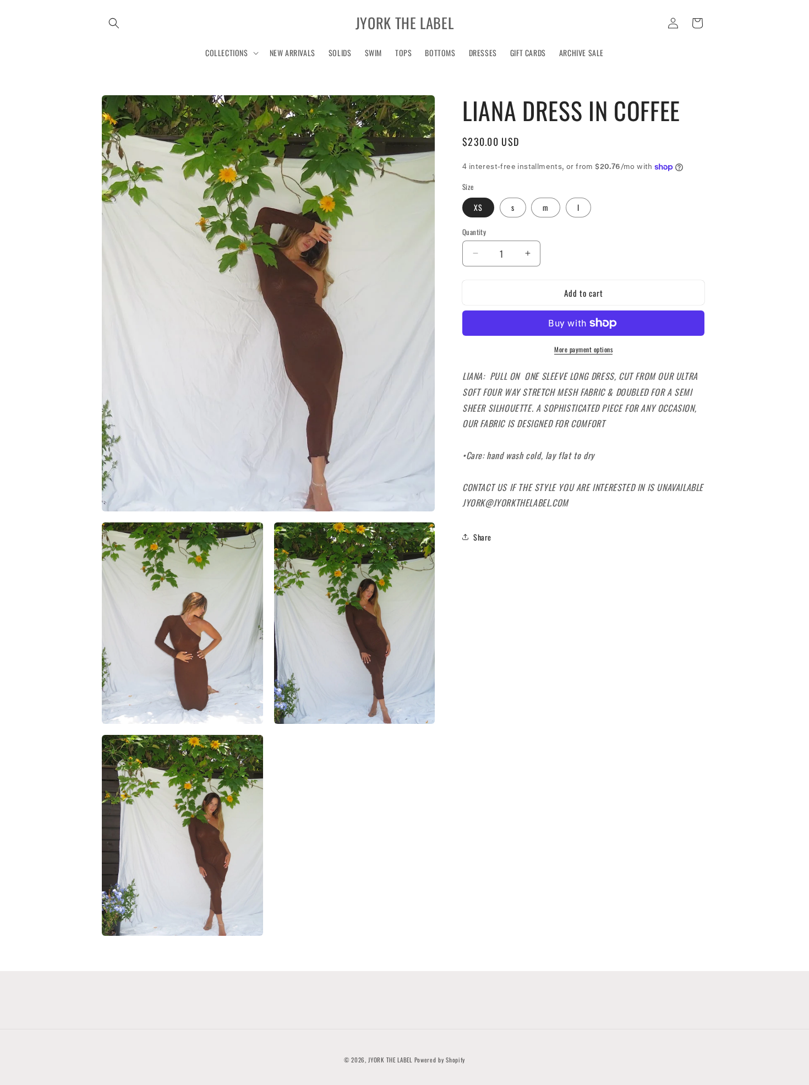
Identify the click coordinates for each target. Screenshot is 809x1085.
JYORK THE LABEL (390, 1059)
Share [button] (482, 536)
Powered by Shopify (440, 1059)
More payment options (583, 349)
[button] (114, 23)
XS (478, 206)
